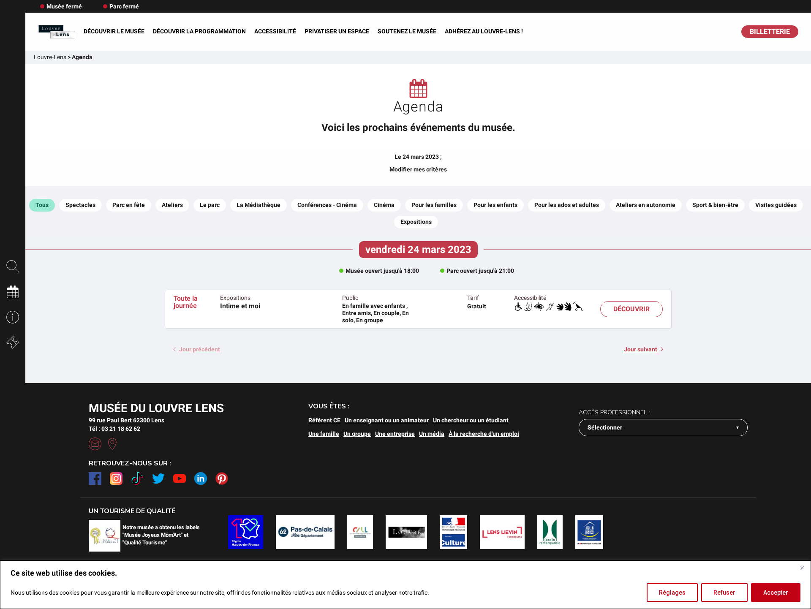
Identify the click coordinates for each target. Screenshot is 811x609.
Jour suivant (641, 349)
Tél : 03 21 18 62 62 (114, 428)
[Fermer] (802, 568)
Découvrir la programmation (199, 31)
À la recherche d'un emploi (484, 433)
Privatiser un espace (337, 31)
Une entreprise (395, 433)
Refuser (724, 592)
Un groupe (357, 433)
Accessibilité (275, 31)
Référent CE (324, 420)
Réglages (672, 592)
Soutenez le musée (407, 31)
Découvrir (631, 309)
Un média (431, 433)
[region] (405, 584)
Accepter (775, 592)
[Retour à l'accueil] (56, 32)
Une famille (323, 433)
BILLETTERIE (770, 31)
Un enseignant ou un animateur (387, 420)
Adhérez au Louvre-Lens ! (484, 31)
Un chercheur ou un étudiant (471, 420)
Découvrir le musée (114, 31)
